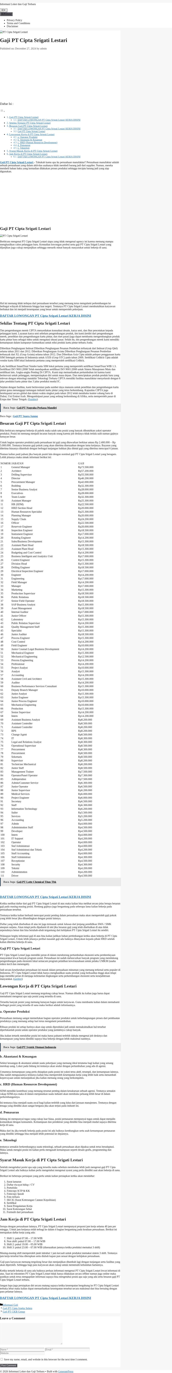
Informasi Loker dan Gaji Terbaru (18, 4)
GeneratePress (65, 1371)
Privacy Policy (14, 20)
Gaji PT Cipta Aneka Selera (17, 1308)
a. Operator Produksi (27, 137)
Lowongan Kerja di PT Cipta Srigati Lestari (31, 134)
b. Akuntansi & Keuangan (30, 140)
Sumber (33, 399)
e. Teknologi (24, 148)
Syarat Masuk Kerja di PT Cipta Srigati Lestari (33, 150)
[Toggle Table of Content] (2, 111)
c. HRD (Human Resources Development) (37, 142)
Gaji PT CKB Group (14, 1311)
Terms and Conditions (18, 23)
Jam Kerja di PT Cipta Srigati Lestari (28, 153)
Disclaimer (12, 26)
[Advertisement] (60, 75)
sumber (18, 979)
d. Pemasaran (24, 145)
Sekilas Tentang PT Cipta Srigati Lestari (30, 122)
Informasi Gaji (10, 1304)
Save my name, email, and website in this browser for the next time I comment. (46, 1359)
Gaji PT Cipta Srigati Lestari (23, 117)
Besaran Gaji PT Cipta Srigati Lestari (28, 125)
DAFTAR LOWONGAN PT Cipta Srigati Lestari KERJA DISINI (49, 120)
